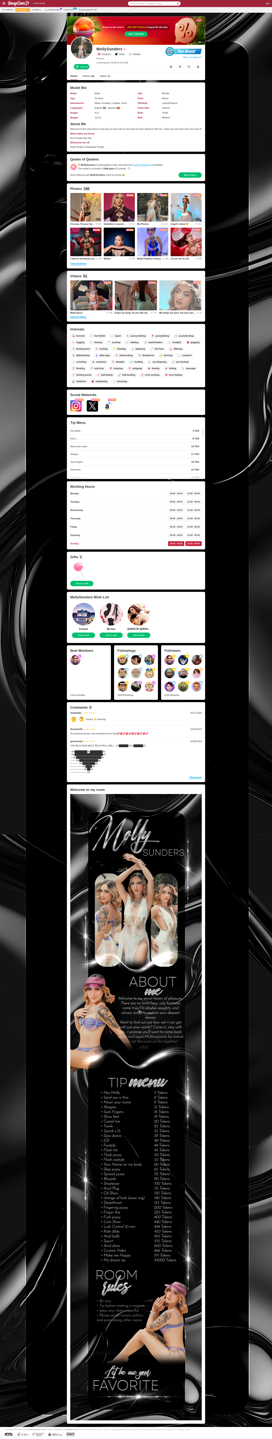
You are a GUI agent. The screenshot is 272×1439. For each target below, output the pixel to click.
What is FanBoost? (192, 57)
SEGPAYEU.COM (71, 1429)
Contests (68, 10)
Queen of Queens (142, 165)
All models (8, 10)
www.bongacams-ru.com (36, 1429)
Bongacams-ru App (88, 10)
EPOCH (58, 1429)
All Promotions (52, 10)
